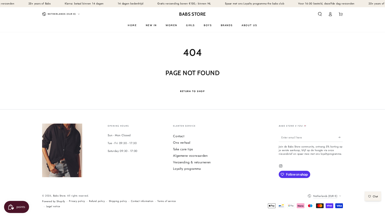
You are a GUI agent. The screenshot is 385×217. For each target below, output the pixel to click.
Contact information (142, 201)
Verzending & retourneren (192, 162)
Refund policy (97, 201)
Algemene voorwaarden (190, 155)
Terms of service (166, 201)
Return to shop (192, 91)
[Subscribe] (340, 137)
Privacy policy (77, 201)
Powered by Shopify (53, 201)
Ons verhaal (181, 142)
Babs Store (59, 196)
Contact (178, 136)
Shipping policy (118, 201)
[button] (320, 14)
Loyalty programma (187, 168)
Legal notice (53, 206)
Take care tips (183, 149)
